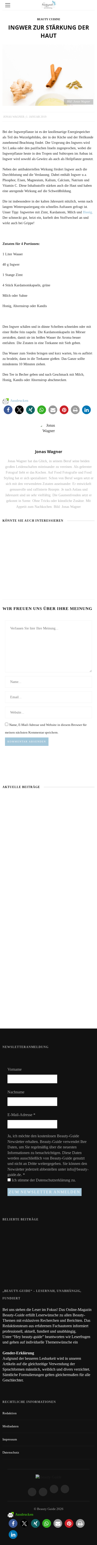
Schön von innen (17, 582)
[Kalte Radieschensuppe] (61, 534)
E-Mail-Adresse (21, 1115)
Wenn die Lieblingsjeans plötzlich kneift (48, 935)
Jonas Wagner (13, 116)
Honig (87, 212)
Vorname (14, 1069)
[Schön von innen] (12, 573)
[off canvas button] (7, 5)
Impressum (9, 1439)
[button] (8, 409)
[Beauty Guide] (48, 1477)
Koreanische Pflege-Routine (48, 1012)
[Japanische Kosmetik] (48, 827)
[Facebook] (32, 1492)
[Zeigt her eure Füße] (12, 1231)
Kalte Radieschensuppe (69, 543)
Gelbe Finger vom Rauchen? (48, 1249)
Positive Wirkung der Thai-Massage (53, 1268)
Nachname (15, 1092)
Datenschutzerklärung (53, 1180)
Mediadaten (10, 1426)
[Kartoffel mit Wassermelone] (24, 536)
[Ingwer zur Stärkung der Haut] (48, 75)
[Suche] (89, 5)
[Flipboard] (65, 1489)
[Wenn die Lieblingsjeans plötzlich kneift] (48, 903)
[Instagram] (43, 1492)
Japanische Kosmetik (48, 858)
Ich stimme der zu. (43, 1180)
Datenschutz (10, 1452)
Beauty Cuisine (48, 19)
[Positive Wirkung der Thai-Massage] (12, 1271)
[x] (54, 1489)
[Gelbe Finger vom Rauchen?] (12, 1252)
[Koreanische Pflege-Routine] (48, 980)
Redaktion (9, 1413)
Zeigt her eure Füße (41, 1230)
